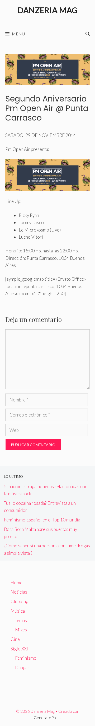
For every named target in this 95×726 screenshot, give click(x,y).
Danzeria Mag (48, 10)
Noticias (19, 592)
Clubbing (19, 601)
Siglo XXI (19, 648)
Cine (15, 639)
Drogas (22, 667)
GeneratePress (47, 717)
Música (18, 611)
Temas (21, 620)
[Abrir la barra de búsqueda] (87, 33)
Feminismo (25, 658)
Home (16, 582)
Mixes (21, 629)
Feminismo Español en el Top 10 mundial (43, 519)
